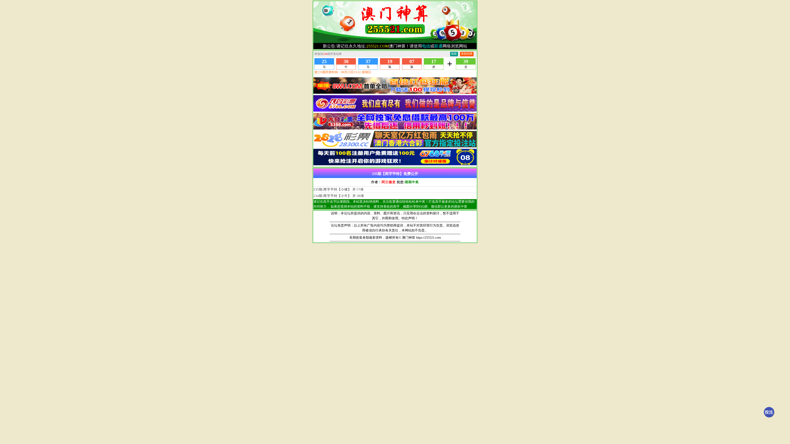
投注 (769, 412)
